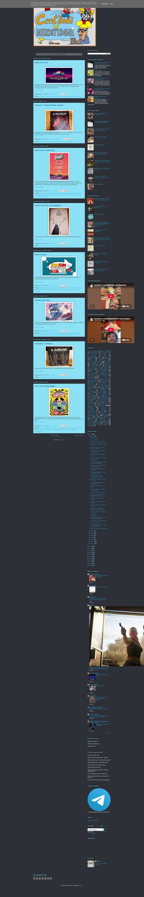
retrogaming (104, 408)
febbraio (93, 541)
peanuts (106, 402)
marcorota (108, 392)
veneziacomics (77, 334)
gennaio (93, 543)
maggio (92, 535)
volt (97, 424)
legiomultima (38, 334)
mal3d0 (50, 194)
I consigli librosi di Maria (95, 707)
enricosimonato (103, 371)
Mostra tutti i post (71, 54)
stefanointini (90, 419)
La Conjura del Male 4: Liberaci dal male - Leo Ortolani (101, 129)
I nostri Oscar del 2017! (100, 245)
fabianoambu (61, 288)
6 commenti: (54, 190)
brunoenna (105, 358)
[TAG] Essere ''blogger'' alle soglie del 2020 (101, 114)
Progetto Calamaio (100, 686)
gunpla (68, 333)
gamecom (67, 288)
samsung (108, 411)
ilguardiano (45, 377)
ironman (77, 288)
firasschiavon (69, 428)
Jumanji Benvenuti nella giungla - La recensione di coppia (102, 63)
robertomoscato (103, 410)
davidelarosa (104, 366)
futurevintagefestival (104, 377)
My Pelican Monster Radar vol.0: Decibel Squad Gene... (98, 462)
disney (105, 368)
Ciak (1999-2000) (98, 184)
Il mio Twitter (103, 831)
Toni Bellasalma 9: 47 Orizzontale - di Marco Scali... (98, 525)
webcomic (105, 424)
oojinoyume (51, 289)
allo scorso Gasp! (64, 132)
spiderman (108, 416)
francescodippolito (103, 375)
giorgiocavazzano (94, 381)
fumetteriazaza (56, 333)
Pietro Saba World (94, 673)
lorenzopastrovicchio (106, 387)
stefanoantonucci (105, 418)
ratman (91, 405)
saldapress (100, 411)
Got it (112, 3)
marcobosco (103, 389)
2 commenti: (54, 94)
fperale (98, 861)
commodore (92, 365)
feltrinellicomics (104, 374)
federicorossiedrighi (94, 374)
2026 (90, 434)
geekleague (105, 379)
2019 (90, 559)
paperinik (99, 402)
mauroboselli (91, 396)
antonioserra (94, 354)
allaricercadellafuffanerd (93, 353)
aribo (55, 428)
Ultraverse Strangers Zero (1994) (98, 457)
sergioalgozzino (103, 414)
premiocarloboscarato (106, 403)
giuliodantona (103, 383)
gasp (36, 194)
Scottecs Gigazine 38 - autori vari (98, 492)
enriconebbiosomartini (58, 193)
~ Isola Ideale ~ (93, 585)
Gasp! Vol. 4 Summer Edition (45, 386)
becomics (92, 358)
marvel (92, 393)
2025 (90, 546)
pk (97, 403)
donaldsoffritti (91, 369)
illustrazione (49, 245)
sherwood (67, 429)
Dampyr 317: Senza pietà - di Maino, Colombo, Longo (101, 153)
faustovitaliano (107, 373)
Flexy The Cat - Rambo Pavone (98, 442)
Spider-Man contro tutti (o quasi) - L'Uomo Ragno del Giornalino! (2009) (102, 162)
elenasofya (63, 428)
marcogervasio (91, 390)
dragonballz (55, 288)
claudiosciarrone (107, 364)
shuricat (71, 334)
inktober (57, 141)
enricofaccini (91, 372)
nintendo (106, 398)
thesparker (37, 291)
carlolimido (99, 361)
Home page (54, 435)
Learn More (104, 3)
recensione (64, 141)
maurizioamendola (103, 394)
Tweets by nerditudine (93, 820)
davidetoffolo (90, 368)
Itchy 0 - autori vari (94, 522)
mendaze (41, 429)
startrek (76, 96)
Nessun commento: (56, 139)
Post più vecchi (79, 435)
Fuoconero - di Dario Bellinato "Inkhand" (49, 105)
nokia (89, 400)
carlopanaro (108, 361)
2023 (90, 550)
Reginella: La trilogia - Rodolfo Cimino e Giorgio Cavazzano (101, 199)
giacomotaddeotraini (106, 380)
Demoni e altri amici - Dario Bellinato (48, 205)
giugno (92, 533)
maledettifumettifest (91, 389)
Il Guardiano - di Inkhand (43, 344)
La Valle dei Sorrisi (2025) (102, 587)
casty (91, 362)
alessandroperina (106, 351)
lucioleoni (106, 388)
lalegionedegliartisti (100, 385)
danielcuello (108, 365)
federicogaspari (68, 193)
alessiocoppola (104, 352)
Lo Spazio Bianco (93, 714)
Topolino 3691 (93, 460)
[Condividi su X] (63, 94)
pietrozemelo (91, 403)
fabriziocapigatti (91, 373)
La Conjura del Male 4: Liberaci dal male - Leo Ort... (97, 483)
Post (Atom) (62, 439)
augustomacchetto (92, 356)
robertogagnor (91, 410)
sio (96, 416)
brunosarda (90, 360)
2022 (90, 552)
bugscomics (103, 360)
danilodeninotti (94, 366)
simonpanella (38, 196)
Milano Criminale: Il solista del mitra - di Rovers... (97, 448)
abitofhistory (90, 351)
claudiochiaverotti (94, 364)
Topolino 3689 (93, 515)
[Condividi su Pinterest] (67, 94)
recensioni (70, 141)
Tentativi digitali (93, 684)
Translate (93, 833)
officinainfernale (65, 194)
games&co (49, 96)
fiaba (41, 377)
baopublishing (91, 357)
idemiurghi (72, 333)
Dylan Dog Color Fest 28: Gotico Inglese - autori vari (102, 89)
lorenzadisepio (50, 334)
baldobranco (49, 193)
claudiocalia (108, 362)
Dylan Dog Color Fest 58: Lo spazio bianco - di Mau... (97, 495)
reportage (71, 96)
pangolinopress (47, 429)
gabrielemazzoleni (92, 379)
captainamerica (91, 361)
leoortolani (90, 387)
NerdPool (91, 605)
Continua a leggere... (40, 90)
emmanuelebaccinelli (103, 370)
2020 (90, 556)
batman (100, 357)
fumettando (92, 597)
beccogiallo (42, 333)
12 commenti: (54, 330)
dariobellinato (43, 96)
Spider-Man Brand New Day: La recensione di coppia (97, 518)
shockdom (90, 416)
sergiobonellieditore (93, 415)
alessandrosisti (94, 352)
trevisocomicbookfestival (94, 423)
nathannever (108, 396)
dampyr (100, 365)
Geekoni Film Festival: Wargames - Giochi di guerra (101, 177)
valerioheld (105, 423)
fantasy (99, 373)
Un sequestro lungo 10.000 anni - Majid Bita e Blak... (98, 473)
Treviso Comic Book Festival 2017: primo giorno (101, 270)
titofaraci (98, 422)
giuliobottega (79, 428)
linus (97, 387)
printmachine (72, 194)
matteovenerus (91, 394)
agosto (92, 436)
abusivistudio (43, 428)
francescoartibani (92, 375)
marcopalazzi (99, 392)
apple (105, 355)
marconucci (90, 392)
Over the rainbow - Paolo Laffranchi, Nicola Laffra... (97, 476)
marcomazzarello (103, 390)
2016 (90, 565)
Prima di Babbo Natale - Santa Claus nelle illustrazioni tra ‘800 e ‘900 (102, 239)
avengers (104, 356)
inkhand (54, 96)
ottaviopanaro (91, 401)
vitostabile (90, 424)
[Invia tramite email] (60, 94)
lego (58, 96)
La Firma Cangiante (94, 574)
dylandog (108, 369)
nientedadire (44, 289)
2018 (90, 561)
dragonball (100, 369)
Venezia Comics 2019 (42, 300)
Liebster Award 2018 (99, 214)
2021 (90, 554)
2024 (90, 548)
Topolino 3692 (97, 70)
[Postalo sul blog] (62, 94)
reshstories (103, 407)
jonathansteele (91, 385)
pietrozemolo (57, 289)
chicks (58, 428)
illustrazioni (55, 245)
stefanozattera (45, 196)
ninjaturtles (98, 398)
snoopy (101, 416)
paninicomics (103, 401)
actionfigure (97, 351)
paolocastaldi (91, 402)
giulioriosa (63, 333)
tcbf (107, 420)
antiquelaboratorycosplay (46, 288)
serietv (105, 415)
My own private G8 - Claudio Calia (98, 528)
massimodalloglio (59, 334)
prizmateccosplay (64, 96)
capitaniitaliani (49, 333)
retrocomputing (91, 408)
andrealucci (108, 353)
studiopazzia (73, 429)
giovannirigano (91, 383)
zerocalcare (90, 425)
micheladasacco (56, 194)
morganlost (99, 396)
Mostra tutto (108, 733)
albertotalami (43, 193)
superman (100, 420)
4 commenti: (54, 243)
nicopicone (90, 398)
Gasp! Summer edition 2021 (44, 150)
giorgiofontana (104, 381)
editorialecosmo (93, 370)
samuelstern (94, 412)
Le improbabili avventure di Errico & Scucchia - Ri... (98, 466)
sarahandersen (91, 413)
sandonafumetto (104, 412)
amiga (102, 353)
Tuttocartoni (92, 696)
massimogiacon (103, 393)
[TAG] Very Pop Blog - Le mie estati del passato (101, 79)
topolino (106, 422)
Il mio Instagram (104, 828)
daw (99, 368)
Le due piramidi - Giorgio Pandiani (98, 520)
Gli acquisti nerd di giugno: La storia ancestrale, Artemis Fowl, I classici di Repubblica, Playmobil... (102, 224)
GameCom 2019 (40, 254)
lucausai (99, 388)
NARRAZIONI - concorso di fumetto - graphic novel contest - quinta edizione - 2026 (98, 600)
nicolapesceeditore (104, 397)
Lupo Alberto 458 (94, 437)
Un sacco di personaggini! (100, 137)
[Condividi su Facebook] (65, 94)
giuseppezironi (91, 384)
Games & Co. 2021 (41, 62)
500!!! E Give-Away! (99, 145)
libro (61, 141)
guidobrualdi (40, 194)
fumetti (48, 141)
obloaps (95, 399)
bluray (99, 358)
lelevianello (44, 334)
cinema (98, 362)
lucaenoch (92, 388)
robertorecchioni (91, 411)
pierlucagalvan (55, 429)
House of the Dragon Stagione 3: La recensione (98, 490)
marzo (92, 539)
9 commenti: (54, 375)
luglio (92, 531)
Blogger (81, 885)
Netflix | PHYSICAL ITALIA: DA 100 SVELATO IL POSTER (102, 699)
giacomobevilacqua (92, 380)
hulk (99, 384)
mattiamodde (38, 289)
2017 (90, 563)
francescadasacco (76, 193)
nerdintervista (93, 397)
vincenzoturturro (38, 431)
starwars (80, 96)
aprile (92, 537)
